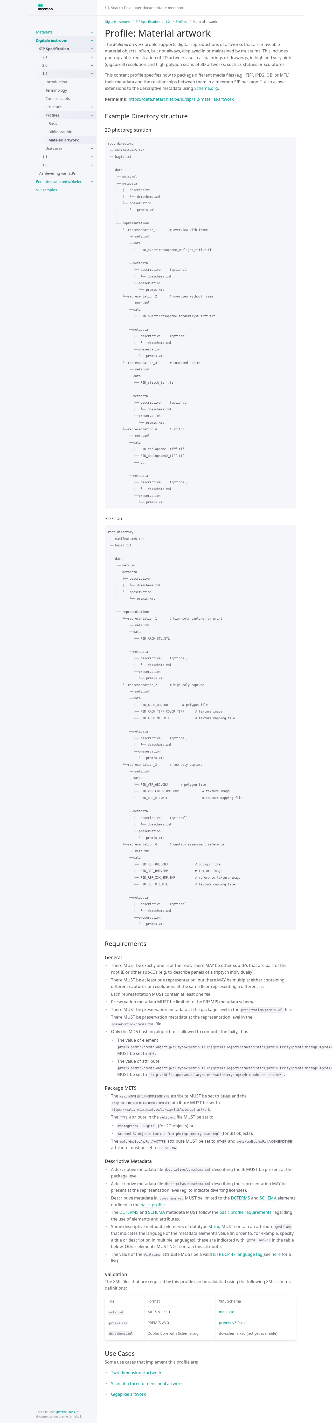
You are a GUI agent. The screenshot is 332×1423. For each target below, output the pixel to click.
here (276, 1254)
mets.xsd (226, 1311)
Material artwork (64, 140)
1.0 (44, 164)
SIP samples (46, 189)
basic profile (153, 1205)
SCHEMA (268, 1198)
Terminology (56, 90)
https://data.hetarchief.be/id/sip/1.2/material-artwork (181, 99)
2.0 (44, 65)
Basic (53, 123)
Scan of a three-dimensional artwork (147, 1383)
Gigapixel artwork (128, 1394)
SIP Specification (54, 48)
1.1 (44, 156)
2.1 (44, 57)
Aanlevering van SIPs (57, 173)
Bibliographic (60, 131)
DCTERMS (240, 1198)
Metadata (44, 32)
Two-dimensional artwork (136, 1372)
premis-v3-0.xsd (233, 1322)
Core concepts (57, 98)
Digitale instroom (51, 40)
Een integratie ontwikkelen (59, 181)
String (214, 1226)
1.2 (44, 73)
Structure (53, 106)
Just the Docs (65, 1412)
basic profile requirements (245, 1212)
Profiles (52, 115)
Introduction (56, 81)
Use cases (54, 148)
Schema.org (206, 88)
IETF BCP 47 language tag (237, 1254)
